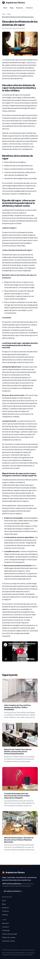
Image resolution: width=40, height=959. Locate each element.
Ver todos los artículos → (13, 891)
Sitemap (5, 915)
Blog (11, 8)
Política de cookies (8, 937)
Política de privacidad (9, 934)
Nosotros (19, 8)
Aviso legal (6, 930)
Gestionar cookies (8, 941)
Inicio (5, 8)
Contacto (29, 8)
